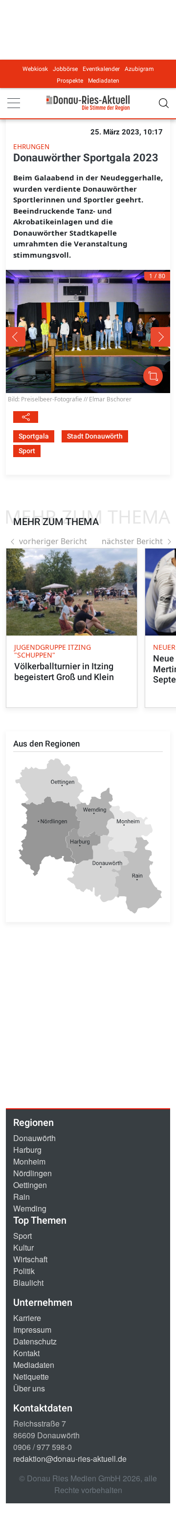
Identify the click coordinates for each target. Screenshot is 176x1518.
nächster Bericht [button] (132, 541)
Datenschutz (35, 1341)
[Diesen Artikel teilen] (25, 417)
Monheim (29, 1161)
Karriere (27, 1317)
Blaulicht (28, 1282)
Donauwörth (34, 1138)
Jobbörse (65, 69)
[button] (38, 337)
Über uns (29, 1388)
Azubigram (139, 69)
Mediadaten (103, 80)
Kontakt (26, 1353)
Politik (24, 1270)
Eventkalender (101, 69)
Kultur (23, 1247)
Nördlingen (32, 1173)
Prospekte (70, 80)
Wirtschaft (30, 1259)
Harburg (27, 1149)
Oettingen (30, 1184)
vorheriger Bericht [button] (53, 541)
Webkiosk (35, 69)
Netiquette (31, 1376)
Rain (21, 1196)
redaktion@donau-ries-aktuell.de (70, 1458)
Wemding (29, 1208)
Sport (22, 1235)
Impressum (32, 1329)
